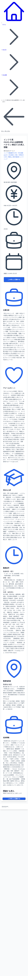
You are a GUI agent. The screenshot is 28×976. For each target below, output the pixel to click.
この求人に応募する (14, 279)
